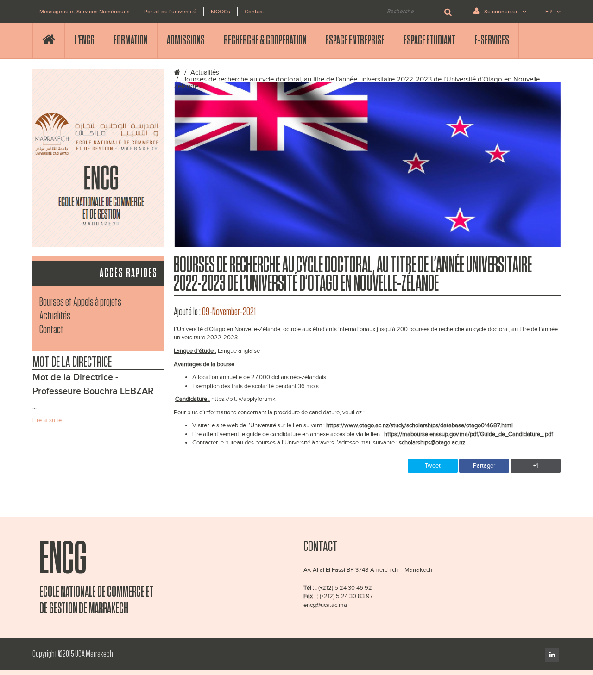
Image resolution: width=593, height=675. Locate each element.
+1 (535, 465)
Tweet (433, 465)
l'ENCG (84, 40)
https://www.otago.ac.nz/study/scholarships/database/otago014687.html (419, 425)
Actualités (54, 316)
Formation (131, 40)
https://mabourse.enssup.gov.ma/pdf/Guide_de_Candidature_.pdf (468, 434)
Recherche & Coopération (265, 40)
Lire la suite (47, 420)
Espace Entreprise (355, 40)
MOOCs (220, 11)
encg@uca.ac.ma (325, 605)
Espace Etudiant (429, 40)
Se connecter (500, 11)
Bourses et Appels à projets (80, 302)
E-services (491, 40)
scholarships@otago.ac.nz (432, 442)
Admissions (186, 40)
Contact (254, 11)
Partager (484, 465)
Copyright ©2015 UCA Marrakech (72, 654)
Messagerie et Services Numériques (84, 11)
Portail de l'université (170, 11)
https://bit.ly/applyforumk (243, 399)
